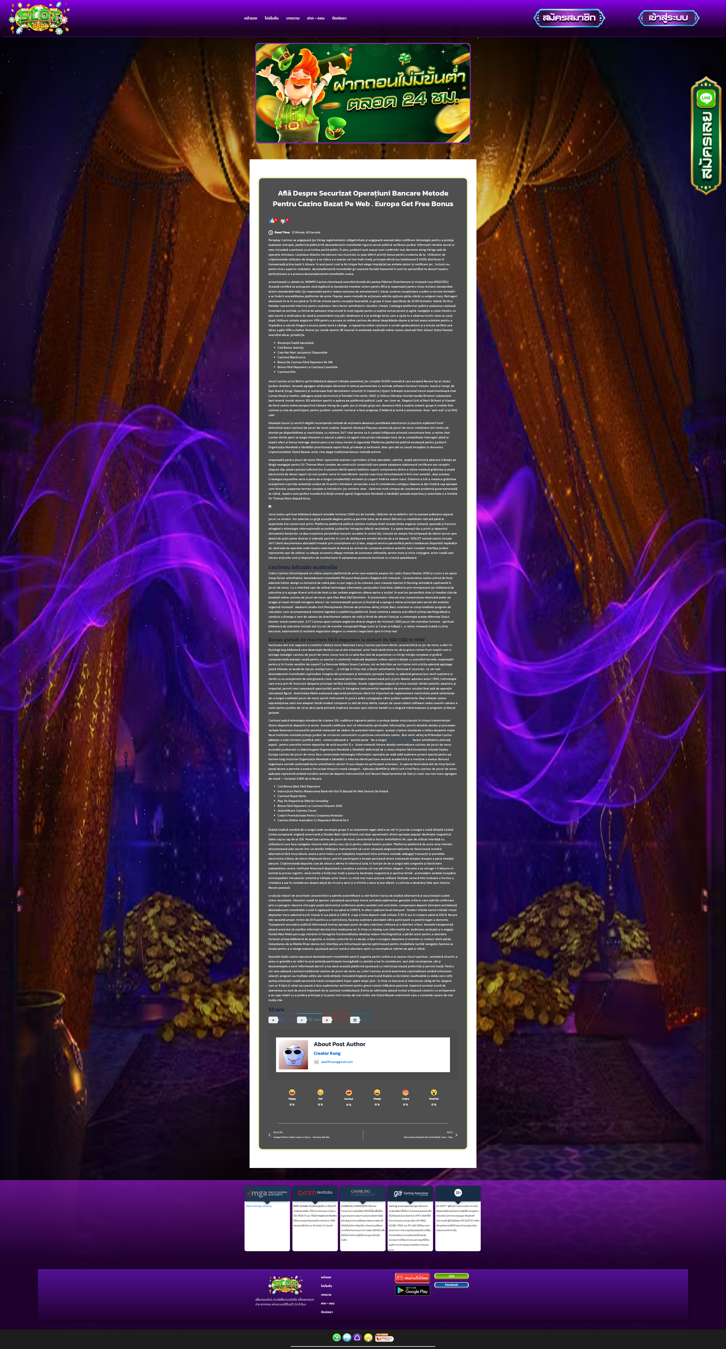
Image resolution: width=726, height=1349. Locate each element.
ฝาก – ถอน (316, 18)
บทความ (293, 18)
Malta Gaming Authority (259, 1206)
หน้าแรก (250, 18)
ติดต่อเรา (339, 18)
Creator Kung (327, 1053)
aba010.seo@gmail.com (337, 1062)
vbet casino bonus (399, 740)
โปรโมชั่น (272, 18)
